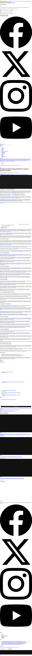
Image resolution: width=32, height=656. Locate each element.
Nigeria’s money (22, 229)
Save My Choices (2, 15)
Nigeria (28, 196)
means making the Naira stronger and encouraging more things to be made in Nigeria (15, 200)
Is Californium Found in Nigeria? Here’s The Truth (8, 390)
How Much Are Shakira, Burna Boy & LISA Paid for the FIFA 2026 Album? (12, 641)
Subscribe (1, 145)
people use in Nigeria (12, 192)
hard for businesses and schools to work (21, 273)
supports (5, 269)
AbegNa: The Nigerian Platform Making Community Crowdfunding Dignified (16, 160)
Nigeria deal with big (4, 358)
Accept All (6, 15)
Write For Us (3, 156)
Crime (2, 154)
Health (2, 153)
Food (2, 155)
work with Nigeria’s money (11, 230)
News (1, 399)
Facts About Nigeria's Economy (4, 174)
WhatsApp (9, 189)
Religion (5, 399)
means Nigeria (25, 332)
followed (10, 321)
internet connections (17, 268)
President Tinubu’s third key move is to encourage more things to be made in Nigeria (11, 254)
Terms (2, 652)
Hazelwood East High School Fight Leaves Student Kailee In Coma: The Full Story (13, 381)
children (6, 284)
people (10, 281)
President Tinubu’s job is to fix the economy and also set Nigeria (8, 199)
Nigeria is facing (7, 339)
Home (2, 147)
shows (2, 322)
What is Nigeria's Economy (24, 174)
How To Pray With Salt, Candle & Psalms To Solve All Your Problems (11, 392)
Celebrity (3, 148)
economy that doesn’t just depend (18, 250)
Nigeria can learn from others (19, 339)
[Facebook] (16, 535)
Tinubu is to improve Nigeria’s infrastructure (16, 267)
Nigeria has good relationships (6, 332)
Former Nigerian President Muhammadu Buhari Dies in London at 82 (12, 478)
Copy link (13, 189)
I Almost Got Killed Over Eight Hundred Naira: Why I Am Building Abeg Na (12, 642)
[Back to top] (0, 655)
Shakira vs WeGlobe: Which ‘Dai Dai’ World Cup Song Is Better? (10, 644)
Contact (3, 653)
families (3, 263)
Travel (2, 150)
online (18, 276)
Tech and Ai (3, 152)
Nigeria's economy (18, 174)
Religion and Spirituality (5, 151)
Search (1, 144)
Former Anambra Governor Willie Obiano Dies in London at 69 (11, 456)
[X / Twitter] (16, 79)
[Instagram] (16, 111)
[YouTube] (16, 143)
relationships (19, 330)
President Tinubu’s (2, 229)
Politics (3, 149)
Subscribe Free (16, 406)
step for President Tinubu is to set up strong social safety (10, 305)
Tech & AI (8, 399)
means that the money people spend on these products (13, 263)
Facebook (3, 189)
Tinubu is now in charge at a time (7, 196)
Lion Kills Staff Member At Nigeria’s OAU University (7, 411)
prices (19, 197)
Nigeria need (9, 283)
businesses (13, 257)
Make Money (12, 399)
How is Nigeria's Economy (12, 174)
